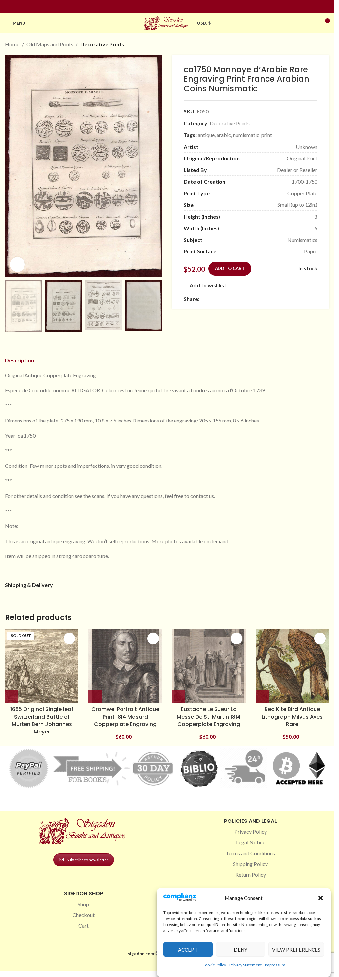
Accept (188, 950)
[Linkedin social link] (179, 6)
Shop (83, 904)
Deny (240, 950)
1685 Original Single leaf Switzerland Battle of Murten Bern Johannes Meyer (41, 720)
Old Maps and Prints (49, 44)
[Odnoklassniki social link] (243, 299)
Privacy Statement (245, 964)
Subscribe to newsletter (87, 859)
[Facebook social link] (155, 6)
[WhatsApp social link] (251, 299)
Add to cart (230, 268)
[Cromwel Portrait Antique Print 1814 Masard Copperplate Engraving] (125, 666)
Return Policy (250, 874)
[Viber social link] (275, 299)
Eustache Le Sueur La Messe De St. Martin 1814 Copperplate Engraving (209, 716)
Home (12, 44)
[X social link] (211, 299)
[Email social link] (219, 299)
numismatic (246, 135)
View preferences (296, 950)
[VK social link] (259, 299)
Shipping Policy (250, 864)
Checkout (84, 915)
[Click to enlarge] (17, 264)
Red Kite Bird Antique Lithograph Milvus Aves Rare (292, 716)
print (266, 135)
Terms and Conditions (250, 853)
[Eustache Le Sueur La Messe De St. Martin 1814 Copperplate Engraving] (209, 666)
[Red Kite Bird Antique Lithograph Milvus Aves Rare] (292, 666)
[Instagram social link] (163, 6)
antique (206, 135)
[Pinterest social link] (171, 6)
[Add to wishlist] (69, 638)
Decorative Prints (102, 44)
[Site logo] (167, 22)
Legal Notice (250, 842)
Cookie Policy (214, 964)
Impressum (275, 964)
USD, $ (204, 23)
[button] (320, 898)
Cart (83, 925)
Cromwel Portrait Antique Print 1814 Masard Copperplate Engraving (125, 716)
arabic (224, 135)
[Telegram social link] (267, 299)
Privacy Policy (250, 831)
